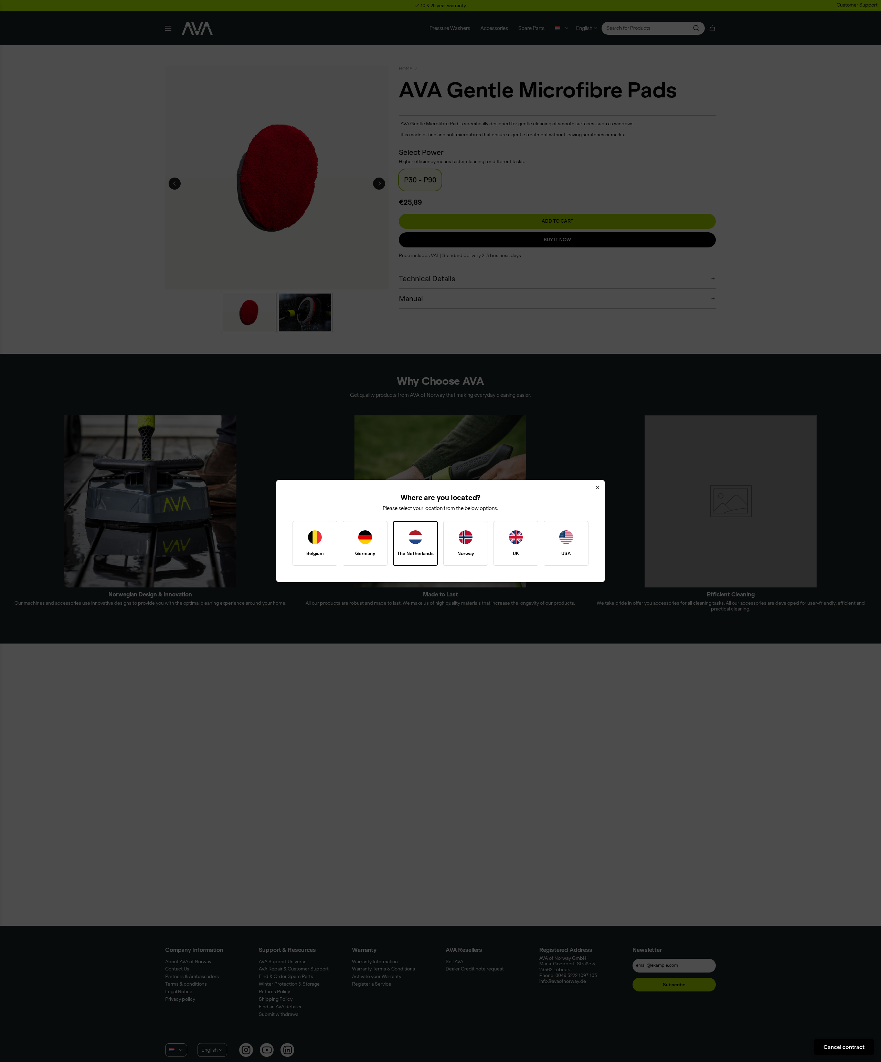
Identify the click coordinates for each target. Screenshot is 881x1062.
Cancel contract (844, 1046)
